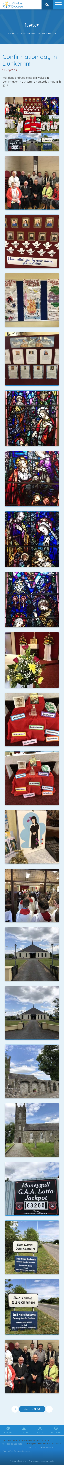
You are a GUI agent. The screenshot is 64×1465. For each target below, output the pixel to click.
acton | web (48, 1461)
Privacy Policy (32, 1447)
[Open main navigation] (58, 4)
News (11, 33)
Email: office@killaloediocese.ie (16, 1451)
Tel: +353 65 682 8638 (12, 1444)
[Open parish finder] (47, 4)
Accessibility (47, 1447)
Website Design (17, 1461)
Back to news (32, 1408)
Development (34, 1461)
